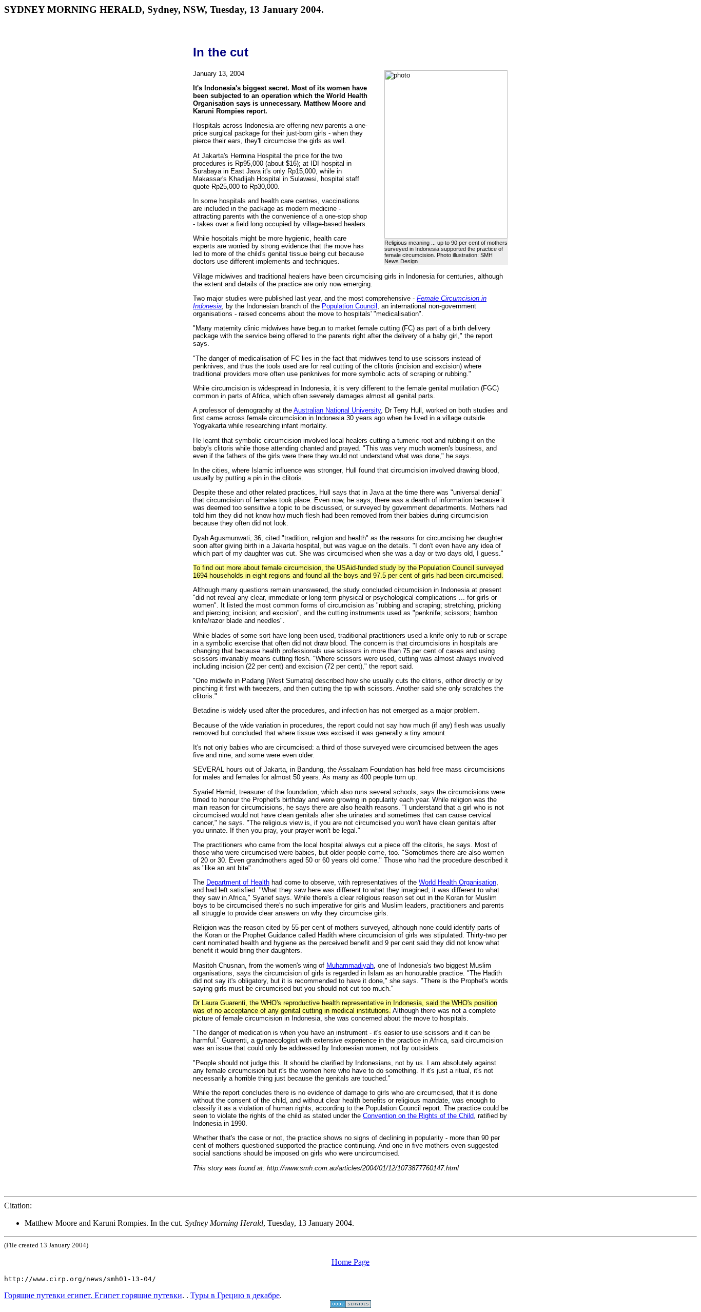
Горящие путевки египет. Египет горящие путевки (93, 1295)
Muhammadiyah (350, 965)
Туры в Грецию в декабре (235, 1295)
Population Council (349, 306)
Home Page (350, 1262)
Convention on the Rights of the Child (418, 1116)
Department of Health (237, 882)
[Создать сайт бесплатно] (350, 1305)
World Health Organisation (457, 882)
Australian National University (337, 410)
